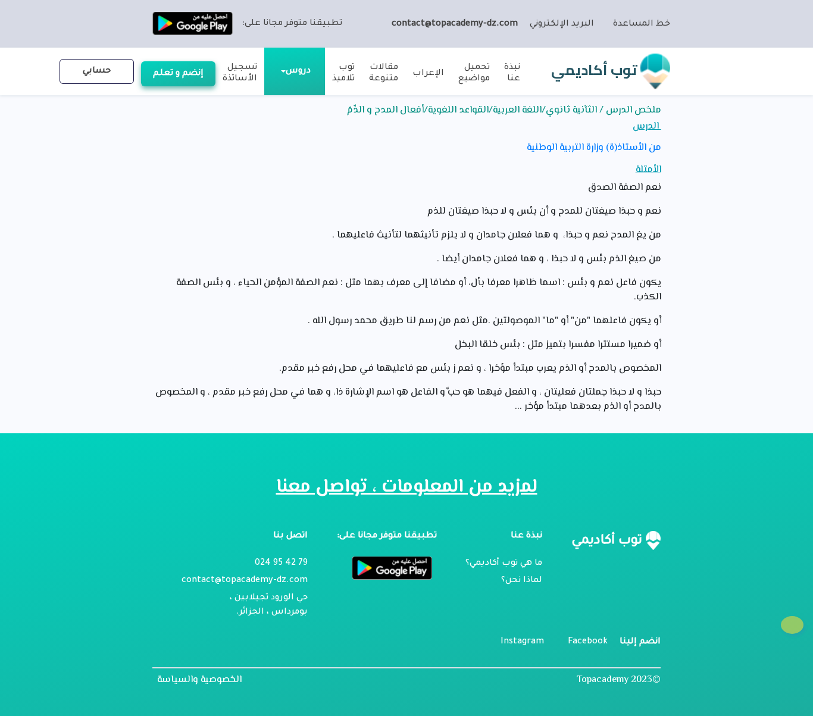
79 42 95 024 (281, 563)
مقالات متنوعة (383, 73)
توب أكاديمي (595, 70)
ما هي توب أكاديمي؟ (503, 563)
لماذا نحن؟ (521, 581)
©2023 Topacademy (619, 680)
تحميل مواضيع (474, 73)
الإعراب (428, 74)
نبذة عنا (512, 73)
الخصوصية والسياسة (199, 680)
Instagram (522, 642)
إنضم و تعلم (178, 74)
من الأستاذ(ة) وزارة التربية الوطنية (594, 148)
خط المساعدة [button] (641, 24)
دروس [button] (298, 71)
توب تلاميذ (343, 73)
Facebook (588, 642)
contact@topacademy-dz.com (455, 24)
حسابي (97, 71)
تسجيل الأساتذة (240, 73)
